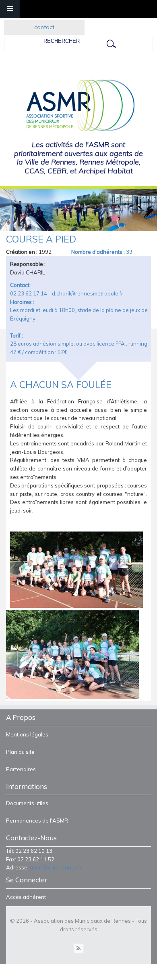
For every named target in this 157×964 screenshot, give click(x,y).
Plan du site (20, 752)
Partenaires (21, 769)
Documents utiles (27, 803)
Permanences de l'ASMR (37, 820)
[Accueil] (77, 106)
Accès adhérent (26, 897)
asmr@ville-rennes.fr (56, 867)
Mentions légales (27, 734)
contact (44, 27)
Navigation (10, 9)
